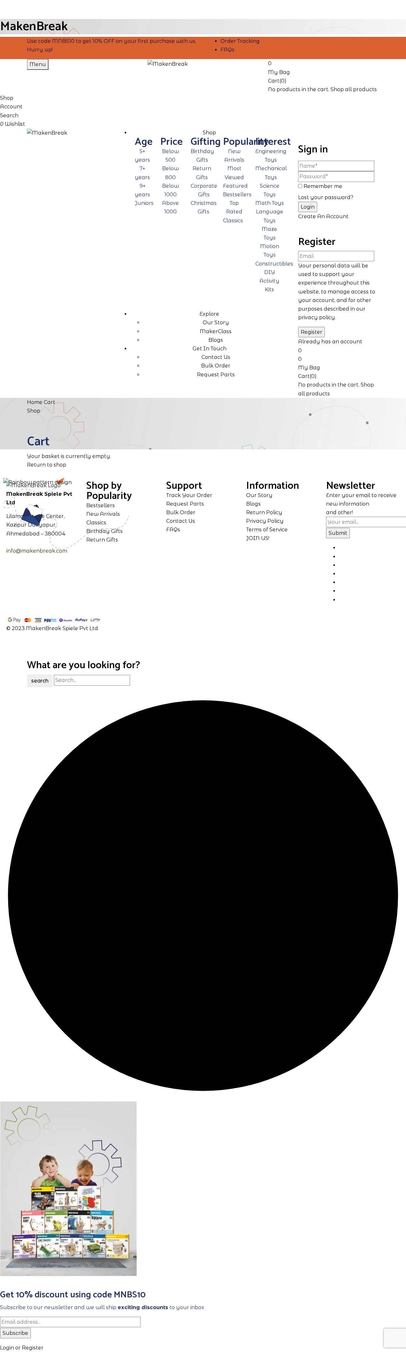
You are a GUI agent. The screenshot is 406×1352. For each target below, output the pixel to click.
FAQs (227, 50)
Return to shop (46, 465)
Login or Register (21, 1348)
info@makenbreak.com (36, 551)
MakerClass (216, 331)
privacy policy (316, 317)
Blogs (215, 340)
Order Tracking (240, 41)
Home (35, 402)
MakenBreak (34, 26)
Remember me (323, 186)
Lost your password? (325, 197)
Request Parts (216, 375)
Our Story (216, 323)
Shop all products (354, 89)
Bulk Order (215, 366)
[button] (323, 67)
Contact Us (215, 357)
